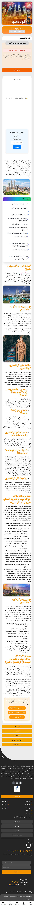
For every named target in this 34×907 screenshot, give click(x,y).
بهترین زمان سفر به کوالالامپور (19, 208)
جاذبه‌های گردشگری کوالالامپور (19, 215)
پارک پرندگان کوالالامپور (20, 237)
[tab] (17, 70)
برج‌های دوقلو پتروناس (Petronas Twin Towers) (17, 219)
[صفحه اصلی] (31, 903)
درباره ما (25, 892)
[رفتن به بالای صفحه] (3, 757)
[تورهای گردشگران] (24, 903)
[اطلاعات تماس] (3, 903)
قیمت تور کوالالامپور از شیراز (20, 204)
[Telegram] (20, 782)
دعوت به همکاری (10, 892)
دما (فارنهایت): (17, 139)
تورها (24, 904)
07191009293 (14, 882)
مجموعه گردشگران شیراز (24, 273)
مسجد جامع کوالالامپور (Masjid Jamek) (18, 229)
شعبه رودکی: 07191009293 (17, 708)
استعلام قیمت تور (17, 31)
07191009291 (12, 885)
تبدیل (17, 147)
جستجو (10, 904)
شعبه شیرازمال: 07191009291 (17, 713)
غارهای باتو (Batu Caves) (19, 224)
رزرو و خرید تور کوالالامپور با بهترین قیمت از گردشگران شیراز (18, 257)
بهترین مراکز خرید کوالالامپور (19, 250)
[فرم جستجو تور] (10, 903)
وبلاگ (30, 892)
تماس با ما (3, 904)
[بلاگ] (17, 903)
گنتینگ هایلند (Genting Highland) (17, 233)
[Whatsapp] (13, 782)
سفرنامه (17, 904)
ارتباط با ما (19, 892)
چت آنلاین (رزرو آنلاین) (17, 717)
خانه (31, 904)
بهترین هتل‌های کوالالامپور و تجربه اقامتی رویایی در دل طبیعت (18, 244)
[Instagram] (17, 782)
